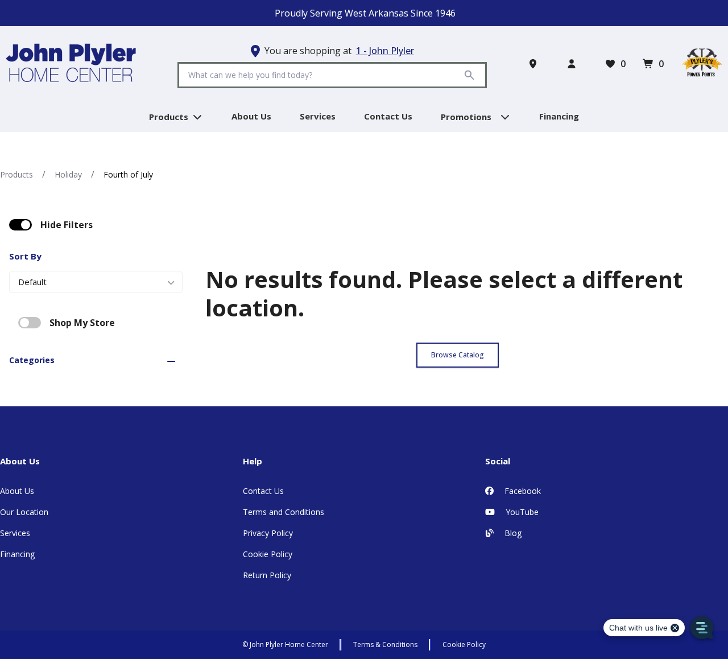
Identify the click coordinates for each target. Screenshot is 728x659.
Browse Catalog (457, 355)
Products (16, 174)
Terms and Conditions (283, 511)
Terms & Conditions (385, 644)
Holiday (68, 174)
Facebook (521, 490)
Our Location (24, 511)
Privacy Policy (268, 533)
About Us (17, 490)
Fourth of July (128, 174)
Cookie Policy (267, 554)
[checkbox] (20, 224)
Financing (17, 554)
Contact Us (263, 490)
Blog (512, 533)
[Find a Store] (535, 63)
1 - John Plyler (385, 50)
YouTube (521, 511)
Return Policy (267, 575)
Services (15, 533)
